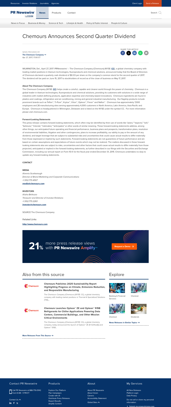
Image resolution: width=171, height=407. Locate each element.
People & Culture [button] (119, 23)
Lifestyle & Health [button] (75, 23)
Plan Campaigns (55, 393)
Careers (91, 395)
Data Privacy (132, 395)
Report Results (54, 401)
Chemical (134, 296)
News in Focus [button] (18, 23)
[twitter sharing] (128, 53)
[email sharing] (146, 53)
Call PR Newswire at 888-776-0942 (26, 390)
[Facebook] (14, 403)
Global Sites (93, 402)
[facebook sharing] (123, 53)
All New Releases (134, 390)
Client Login (137, 3)
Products (56, 12)
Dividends (135, 317)
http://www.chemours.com (35, 224)
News (42, 12)
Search (154, 12)
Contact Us (14, 399)
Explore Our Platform (57, 390)
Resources (15, 3)
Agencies (55, 3)
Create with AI (54, 395)
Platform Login (132, 393)
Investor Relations (29, 3)
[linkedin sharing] (134, 53)
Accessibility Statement (97, 398)
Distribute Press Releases (59, 398)
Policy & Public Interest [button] (97, 23)
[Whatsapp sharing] (140, 53)
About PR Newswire (96, 390)
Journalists (44, 3)
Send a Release (152, 3)
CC (112, 68)
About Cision (93, 393)
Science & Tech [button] (56, 23)
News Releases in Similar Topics (123, 322)
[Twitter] (17, 403)
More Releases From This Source (36, 335)
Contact (71, 12)
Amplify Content (55, 403)
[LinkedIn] (10, 403)
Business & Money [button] (36, 23)
